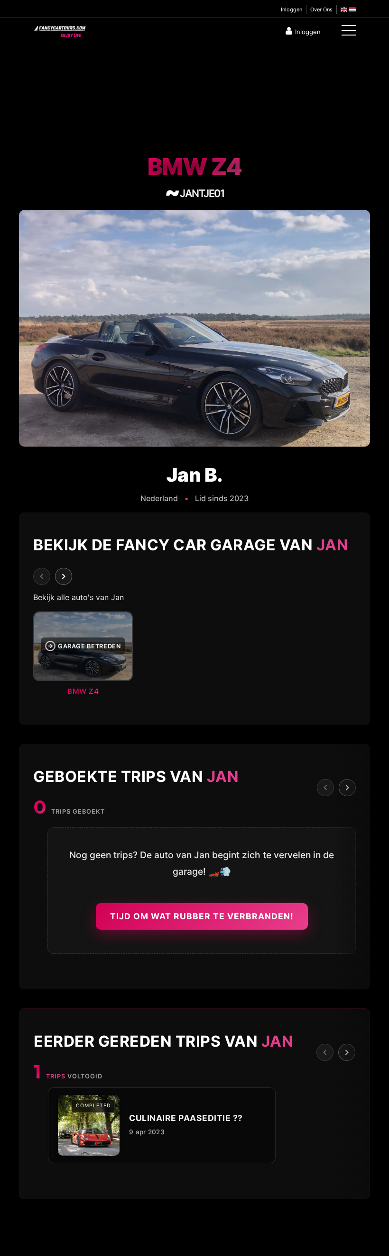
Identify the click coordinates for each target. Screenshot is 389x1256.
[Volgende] (63, 576)
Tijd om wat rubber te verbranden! (202, 916)
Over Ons (321, 9)
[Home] (59, 29)
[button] (194, 656)
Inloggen (291, 9)
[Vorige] (41, 576)
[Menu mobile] (349, 32)
